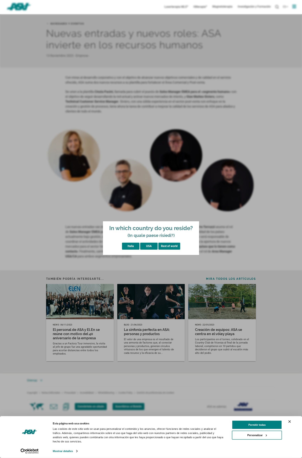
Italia (131, 246)
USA (149, 246)
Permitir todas (257, 424)
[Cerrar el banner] (289, 421)
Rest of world (169, 246)
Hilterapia (200, 6)
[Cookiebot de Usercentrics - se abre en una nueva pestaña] (29, 451)
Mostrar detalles (63, 451)
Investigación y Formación (254, 6)
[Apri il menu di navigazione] (294, 7)
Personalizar (255, 434)
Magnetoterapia (222, 6)
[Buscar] (277, 7)
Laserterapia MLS (176, 6)
